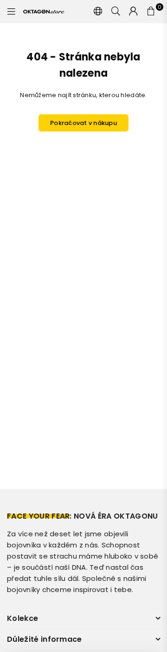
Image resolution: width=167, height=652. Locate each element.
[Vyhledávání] (116, 12)
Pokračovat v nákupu (83, 123)
